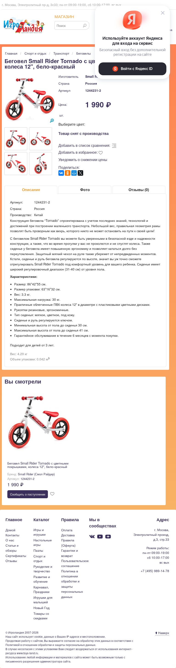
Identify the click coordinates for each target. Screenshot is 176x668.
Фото (85, 189)
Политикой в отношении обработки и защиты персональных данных (50, 645)
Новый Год (41, 607)
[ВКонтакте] (61, 173)
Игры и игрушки (39, 532)
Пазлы (38, 550)
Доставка (68, 535)
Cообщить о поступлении (27, 494)
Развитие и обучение (41, 579)
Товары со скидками (41, 615)
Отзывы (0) (139, 189)
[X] (80, 173)
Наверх (163, 632)
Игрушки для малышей (42, 599)
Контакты (12, 535)
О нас (10, 540)
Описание (31, 189)
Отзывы (11, 560)
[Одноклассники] (67, 173)
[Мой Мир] (74, 173)
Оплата (66, 530)
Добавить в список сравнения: (84, 145)
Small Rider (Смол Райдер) (36, 474)
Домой (10, 530)
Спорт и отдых (39, 558)
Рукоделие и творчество (42, 568)
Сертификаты (16, 555)
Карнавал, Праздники (41, 589)
